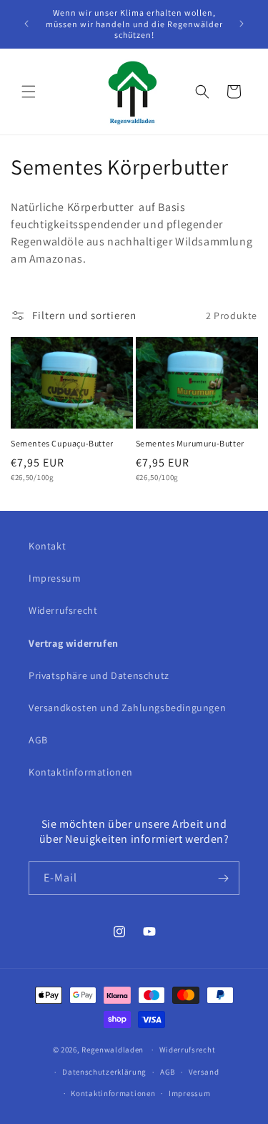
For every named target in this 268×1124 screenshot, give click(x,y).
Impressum (55, 578)
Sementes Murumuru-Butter (190, 443)
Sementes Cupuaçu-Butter (62, 443)
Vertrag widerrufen (74, 643)
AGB (38, 739)
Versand (204, 1072)
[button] (28, 91)
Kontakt (47, 545)
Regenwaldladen (112, 1050)
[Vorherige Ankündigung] (26, 23)
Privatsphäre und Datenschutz (99, 675)
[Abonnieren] (223, 878)
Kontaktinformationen (81, 772)
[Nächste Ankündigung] (241, 23)
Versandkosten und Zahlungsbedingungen (127, 707)
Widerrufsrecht (63, 610)
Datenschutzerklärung (104, 1072)
